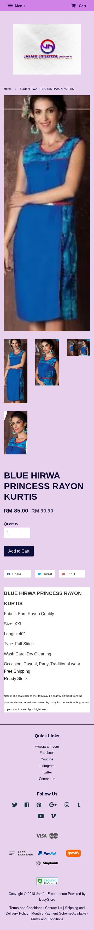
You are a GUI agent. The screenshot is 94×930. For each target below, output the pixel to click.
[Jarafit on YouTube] (41, 817)
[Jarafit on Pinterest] (39, 806)
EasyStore (47, 899)
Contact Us (53, 908)
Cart (82, 6)
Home (7, 88)
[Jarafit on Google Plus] (53, 806)
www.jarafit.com (47, 746)
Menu (19, 6)
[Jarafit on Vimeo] (53, 817)
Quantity (11, 524)
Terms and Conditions (25, 908)
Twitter (47, 772)
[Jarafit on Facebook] (27, 806)
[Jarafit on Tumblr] (79, 806)
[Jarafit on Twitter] (15, 806)
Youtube (47, 759)
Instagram (47, 766)
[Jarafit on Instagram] (67, 806)
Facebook (47, 753)
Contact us (47, 779)
